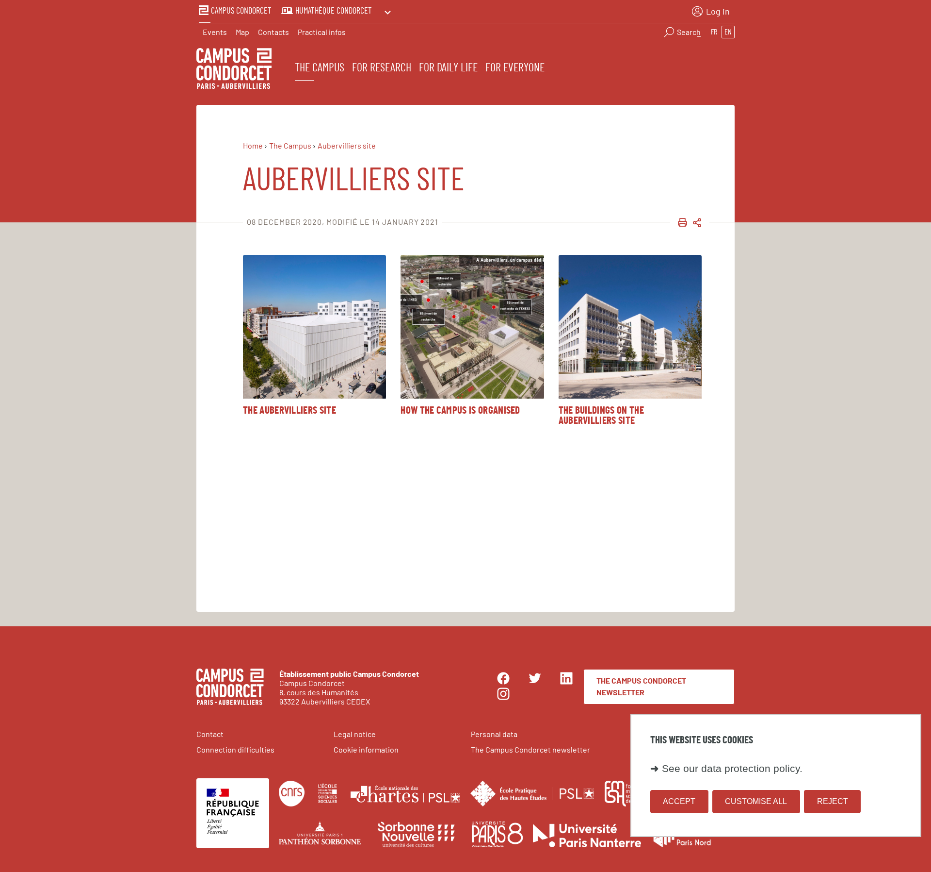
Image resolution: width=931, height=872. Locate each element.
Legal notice (355, 733)
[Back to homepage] (234, 70)
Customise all (756, 801)
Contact (210, 733)
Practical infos (322, 31)
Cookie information (366, 749)
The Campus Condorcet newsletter (641, 686)
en (728, 32)
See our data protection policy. (732, 768)
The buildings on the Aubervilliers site (601, 415)
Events (215, 31)
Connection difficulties (235, 749)
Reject (832, 801)
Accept (679, 801)
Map (242, 31)
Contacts (273, 31)
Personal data (494, 733)
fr (714, 32)
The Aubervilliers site (289, 410)
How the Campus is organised (460, 410)
